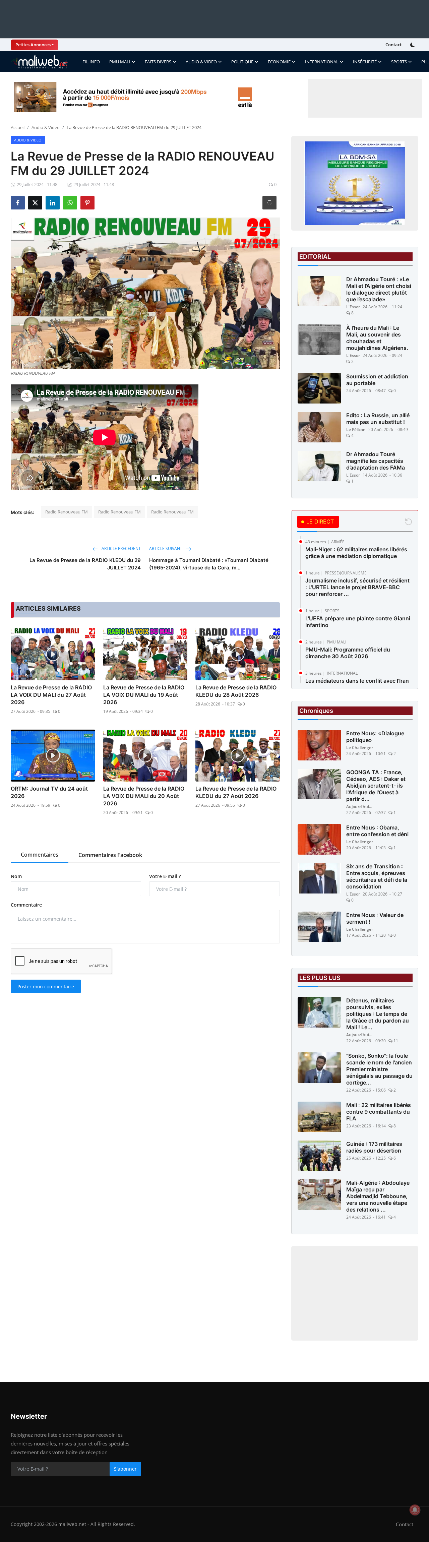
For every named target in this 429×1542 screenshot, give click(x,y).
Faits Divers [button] (158, 62)
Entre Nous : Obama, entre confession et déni (377, 831)
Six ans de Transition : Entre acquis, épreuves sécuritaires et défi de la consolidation (376, 876)
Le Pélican (356, 429)
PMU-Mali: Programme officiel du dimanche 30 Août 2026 (347, 653)
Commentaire (26, 905)
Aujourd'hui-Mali (359, 806)
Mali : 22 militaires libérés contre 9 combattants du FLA (378, 1112)
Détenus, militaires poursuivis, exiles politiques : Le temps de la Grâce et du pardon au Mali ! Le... (377, 1014)
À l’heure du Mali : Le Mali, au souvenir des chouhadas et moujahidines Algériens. (377, 337)
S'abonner (125, 1469)
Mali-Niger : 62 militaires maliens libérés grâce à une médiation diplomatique (356, 552)
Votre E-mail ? (165, 876)
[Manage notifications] (415, 1509)
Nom (16, 876)
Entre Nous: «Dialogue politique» (375, 736)
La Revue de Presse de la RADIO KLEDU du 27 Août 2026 (236, 792)
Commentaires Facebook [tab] (110, 855)
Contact (393, 45)
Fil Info (91, 62)
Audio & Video (46, 127)
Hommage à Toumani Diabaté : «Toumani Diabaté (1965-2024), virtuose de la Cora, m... (208, 564)
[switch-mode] (413, 45)
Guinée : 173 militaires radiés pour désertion (374, 1147)
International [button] (322, 62)
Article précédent (121, 548)
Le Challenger (359, 747)
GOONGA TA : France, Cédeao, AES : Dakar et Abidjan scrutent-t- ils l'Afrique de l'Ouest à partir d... (376, 785)
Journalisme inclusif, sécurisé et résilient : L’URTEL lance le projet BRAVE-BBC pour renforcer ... (357, 587)
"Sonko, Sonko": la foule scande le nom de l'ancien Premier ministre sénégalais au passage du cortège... (379, 1069)
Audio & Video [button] (201, 62)
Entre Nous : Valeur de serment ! (375, 918)
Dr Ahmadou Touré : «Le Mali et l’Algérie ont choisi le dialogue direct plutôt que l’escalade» (378, 289)
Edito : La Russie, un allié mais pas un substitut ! (378, 418)
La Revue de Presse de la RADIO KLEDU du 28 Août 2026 (236, 691)
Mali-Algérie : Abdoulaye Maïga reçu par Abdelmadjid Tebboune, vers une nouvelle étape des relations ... (378, 1196)
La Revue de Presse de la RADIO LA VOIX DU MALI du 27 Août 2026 (51, 694)
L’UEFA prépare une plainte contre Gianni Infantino (357, 621)
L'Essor (353, 307)
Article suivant (166, 548)
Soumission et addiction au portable (377, 379)
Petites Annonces (33, 45)
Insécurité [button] (365, 62)
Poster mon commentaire (45, 986)
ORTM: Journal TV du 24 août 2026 (49, 792)
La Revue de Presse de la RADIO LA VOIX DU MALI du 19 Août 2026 (143, 694)
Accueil (17, 127)
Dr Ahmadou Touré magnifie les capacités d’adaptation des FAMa (375, 461)
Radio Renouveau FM (66, 512)
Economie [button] (279, 62)
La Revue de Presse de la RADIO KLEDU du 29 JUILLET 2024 (85, 564)
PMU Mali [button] (119, 62)
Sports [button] (399, 62)
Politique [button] (242, 62)
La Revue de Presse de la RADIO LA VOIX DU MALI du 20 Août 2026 (143, 796)
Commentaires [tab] (39, 854)
